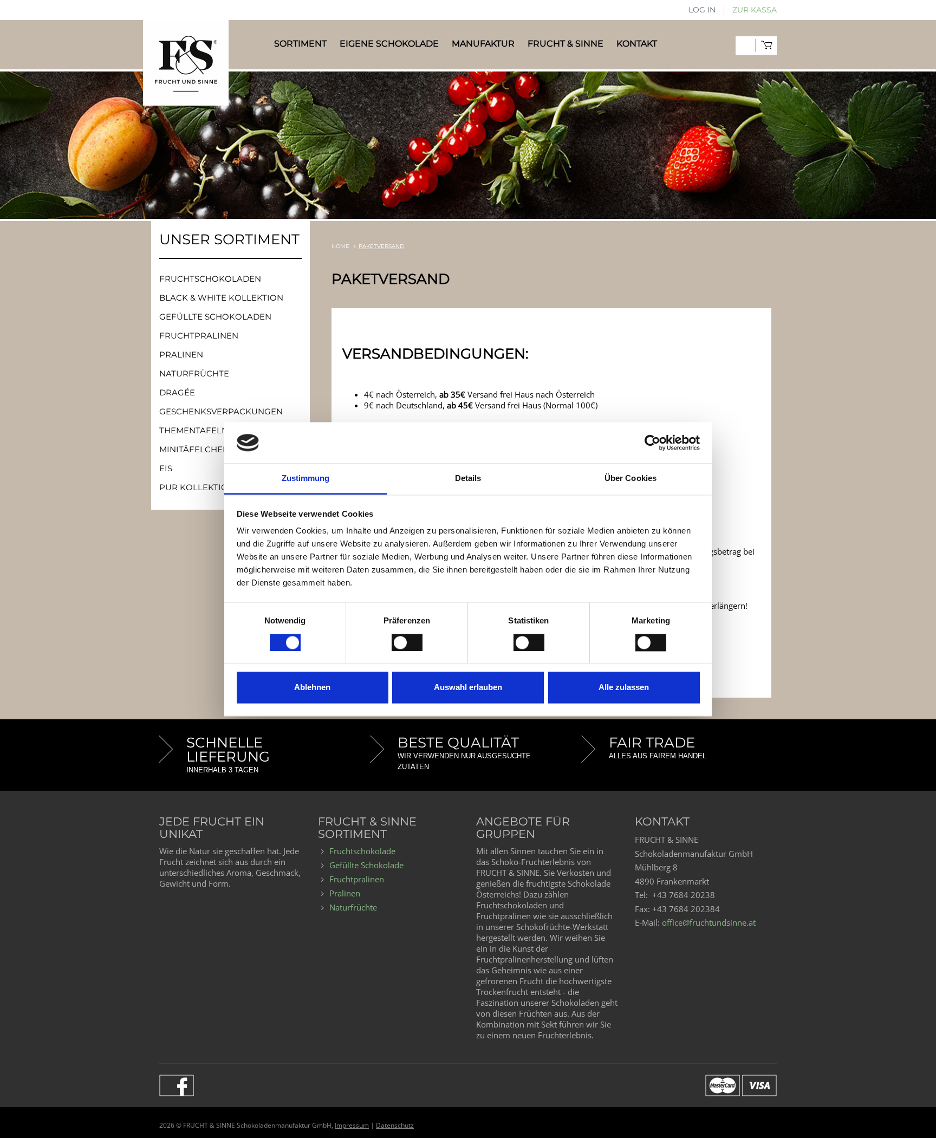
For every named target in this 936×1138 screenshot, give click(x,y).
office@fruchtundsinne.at (709, 922)
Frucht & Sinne (565, 43)
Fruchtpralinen (198, 335)
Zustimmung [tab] (306, 478)
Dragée (177, 392)
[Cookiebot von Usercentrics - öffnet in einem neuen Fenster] (652, 442)
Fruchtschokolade (362, 851)
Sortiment (300, 43)
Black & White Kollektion (221, 297)
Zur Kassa (754, 10)
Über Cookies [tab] (630, 478)
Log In (702, 10)
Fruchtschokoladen (210, 279)
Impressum (352, 1125)
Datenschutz (395, 1125)
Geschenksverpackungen (221, 411)
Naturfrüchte (194, 373)
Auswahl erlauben (468, 687)
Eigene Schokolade (389, 43)
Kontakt (636, 43)
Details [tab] (468, 478)
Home (340, 246)
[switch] (407, 642)
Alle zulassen (624, 687)
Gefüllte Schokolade (366, 865)
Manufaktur (483, 43)
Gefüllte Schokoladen (215, 316)
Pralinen (181, 354)
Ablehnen (312, 687)
